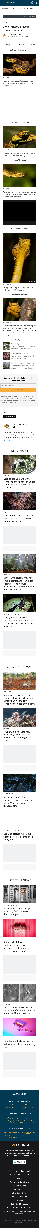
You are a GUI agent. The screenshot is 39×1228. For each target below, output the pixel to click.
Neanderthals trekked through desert (23, 8)
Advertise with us (20, 1193)
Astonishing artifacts (27, 1107)
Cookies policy (19, 1189)
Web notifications (19, 1197)
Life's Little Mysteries (11, 1105)
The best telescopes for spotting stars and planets (11, 1136)
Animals (5, 22)
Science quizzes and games (11, 1132)
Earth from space (27, 1105)
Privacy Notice (23, 396)
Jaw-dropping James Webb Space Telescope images (11, 1117)
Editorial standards (19, 1204)
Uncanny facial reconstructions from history (27, 1121)
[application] (19, 211)
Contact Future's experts (19, 1175)
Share (7, 44)
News (26, 36)
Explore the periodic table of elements (11, 1121)
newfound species (9, 416)
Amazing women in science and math (27, 1117)
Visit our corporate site (23, 1156)
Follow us (23, 44)
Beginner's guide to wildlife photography (28, 1132)
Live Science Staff (15, 35)
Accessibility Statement (19, 1171)
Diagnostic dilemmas (11, 1107)
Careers (19, 1200)
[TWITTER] (14, 427)
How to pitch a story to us (19, 1208)
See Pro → (25, 2)
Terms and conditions (19, 1182)
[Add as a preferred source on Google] (19, 1162)
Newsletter (32, 44)
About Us (19, 1178)
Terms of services (22, 394)
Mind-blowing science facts (28, 1136)
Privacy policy (19, 1186)
